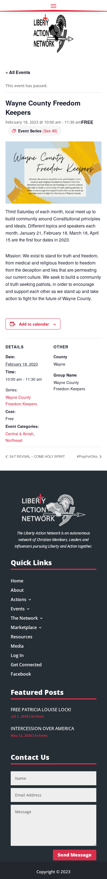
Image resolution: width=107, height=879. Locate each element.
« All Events (17, 72)
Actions (18, 600)
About (17, 590)
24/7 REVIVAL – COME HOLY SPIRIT (37, 456)
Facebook (21, 674)
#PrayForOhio (87, 456)
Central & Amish (19, 433)
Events (18, 609)
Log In (17, 655)
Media (17, 646)
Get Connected (26, 665)
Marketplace (24, 627)
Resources (21, 637)
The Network (24, 618)
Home (17, 581)
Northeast (13, 440)
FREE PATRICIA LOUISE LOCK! (41, 710)
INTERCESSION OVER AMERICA (42, 729)
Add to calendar (34, 324)
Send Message (75, 855)
